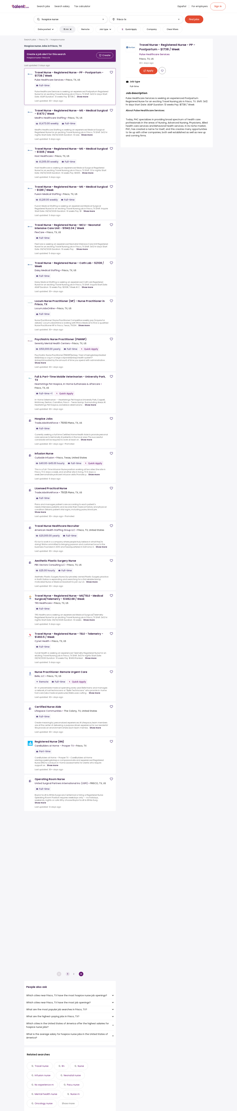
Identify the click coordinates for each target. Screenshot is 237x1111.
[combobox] (70, 19)
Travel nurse (42, 1066)
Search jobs (30, 40)
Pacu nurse (73, 1084)
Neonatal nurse (72, 1075)
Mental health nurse (46, 1094)
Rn (63, 1066)
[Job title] (68, 19)
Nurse (81, 1066)
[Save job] (111, 72)
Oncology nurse (44, 1103)
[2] (81, 974)
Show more (82, 96)
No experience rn (44, 1084)
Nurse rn (75, 1094)
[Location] (143, 19)
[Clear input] (103, 19)
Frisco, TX (43, 40)
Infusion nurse (42, 1075)
